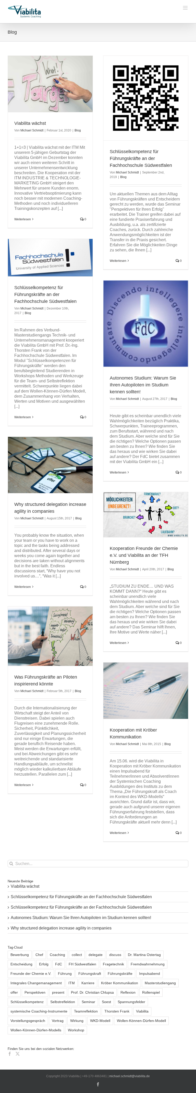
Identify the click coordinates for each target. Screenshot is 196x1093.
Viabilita (142, 1011)
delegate (96, 955)
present (58, 992)
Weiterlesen (22, 219)
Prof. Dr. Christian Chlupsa (92, 992)
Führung (65, 973)
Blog (78, 130)
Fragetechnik (113, 964)
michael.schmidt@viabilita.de (129, 1076)
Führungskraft (89, 973)
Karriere (87, 983)
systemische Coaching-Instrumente (38, 1011)
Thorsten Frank (116, 1011)
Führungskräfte (120, 973)
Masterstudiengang (160, 983)
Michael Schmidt (31, 130)
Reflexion (128, 992)
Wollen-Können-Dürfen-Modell (141, 1021)
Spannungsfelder (131, 1002)
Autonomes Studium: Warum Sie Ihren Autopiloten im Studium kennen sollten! (143, 384)
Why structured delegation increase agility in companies (61, 928)
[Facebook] (10, 1054)
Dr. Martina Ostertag (144, 955)
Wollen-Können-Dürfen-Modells (35, 1030)
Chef (39, 955)
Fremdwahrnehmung (148, 964)
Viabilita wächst (30, 123)
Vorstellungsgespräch (27, 1021)
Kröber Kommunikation (119, 983)
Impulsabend (149, 973)
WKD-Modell (100, 1021)
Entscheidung (21, 964)
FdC (58, 964)
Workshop (76, 1030)
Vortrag (58, 1021)
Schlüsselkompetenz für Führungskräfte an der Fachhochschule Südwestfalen (141, 158)
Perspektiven (34, 992)
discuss (115, 955)
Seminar (88, 1002)
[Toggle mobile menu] (185, 7)
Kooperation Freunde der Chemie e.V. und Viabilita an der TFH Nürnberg (144, 555)
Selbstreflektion (62, 1002)
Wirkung (76, 1021)
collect (77, 955)
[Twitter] (18, 1054)
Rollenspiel (151, 992)
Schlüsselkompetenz (27, 1002)
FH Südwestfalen (82, 964)
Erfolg (43, 964)
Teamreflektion (86, 1011)
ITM (71, 983)
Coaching (57, 955)
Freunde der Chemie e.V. (30, 973)
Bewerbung (19, 955)
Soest (106, 1002)
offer (14, 992)
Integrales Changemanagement (36, 983)
